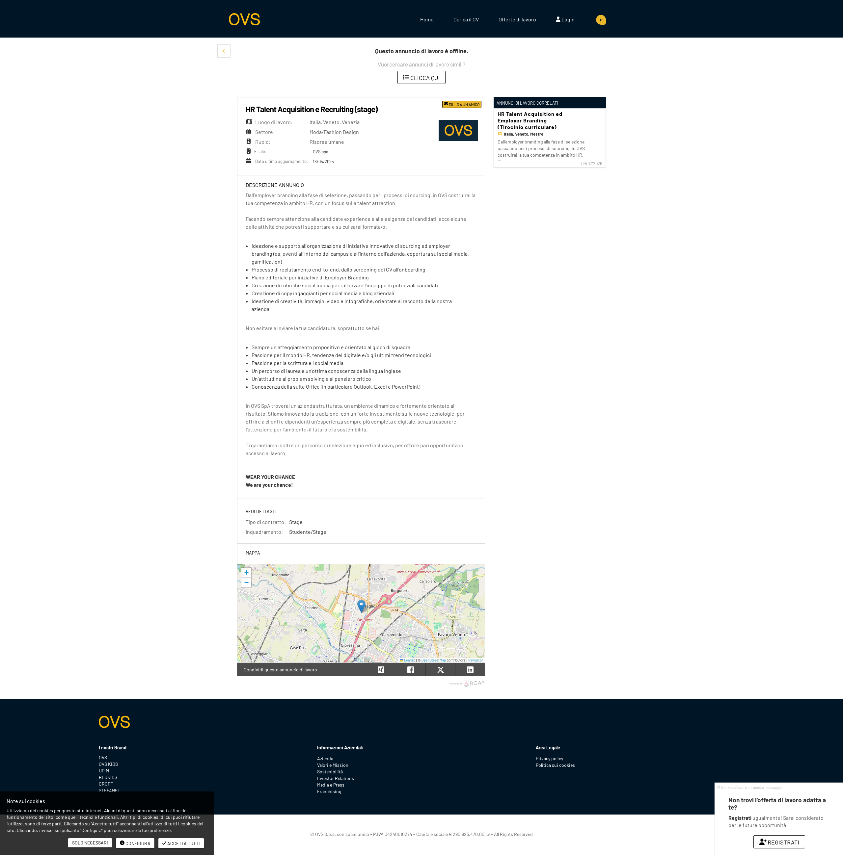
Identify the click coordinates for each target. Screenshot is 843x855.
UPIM (104, 770)
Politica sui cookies (555, 765)
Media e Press (330, 785)
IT (601, 20)
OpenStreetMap (434, 660)
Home (427, 19)
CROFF (106, 784)
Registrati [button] (783, 842)
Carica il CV (466, 19)
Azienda (325, 758)
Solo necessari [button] (90, 842)
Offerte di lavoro (517, 19)
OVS (103, 757)
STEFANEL (109, 790)
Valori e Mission (332, 765)
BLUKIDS (108, 777)
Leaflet (409, 660)
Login (567, 19)
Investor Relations (335, 778)
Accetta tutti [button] (183, 843)
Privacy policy (549, 758)
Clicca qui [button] (424, 77)
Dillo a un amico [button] (463, 104)
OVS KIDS (108, 764)
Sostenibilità (330, 771)
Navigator (475, 660)
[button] (224, 51)
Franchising (329, 791)
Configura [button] (137, 843)
